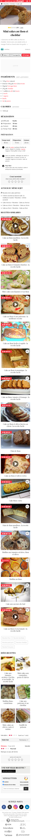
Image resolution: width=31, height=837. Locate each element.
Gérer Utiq (7, 815)
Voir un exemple (24, 782)
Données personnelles (9, 814)
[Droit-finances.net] (23, 828)
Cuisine (6, 782)
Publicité (19, 812)
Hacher (23, 149)
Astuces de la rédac (10, 784)
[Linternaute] (8, 828)
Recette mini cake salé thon (11, 193)
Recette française (8, 647)
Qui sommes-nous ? (7, 812)
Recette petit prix (7, 642)
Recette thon (6, 638)
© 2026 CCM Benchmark (16, 817)
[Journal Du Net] (23, 825)
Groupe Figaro (23, 815)
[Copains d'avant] (8, 831)
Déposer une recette (9, 771)
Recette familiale (19, 638)
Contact (14, 812)
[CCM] (8, 825)
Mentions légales (15, 815)
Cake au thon (7, 208)
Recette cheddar (21, 642)
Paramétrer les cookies (21, 814)
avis (21, 28)
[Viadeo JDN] (23, 832)
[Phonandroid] (23, 835)
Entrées (13, 4)
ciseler (12, 147)
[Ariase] (8, 835)
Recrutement (26, 812)
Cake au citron (7, 205)
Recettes (6, 4)
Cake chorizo (7, 203)
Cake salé (19, 4)
